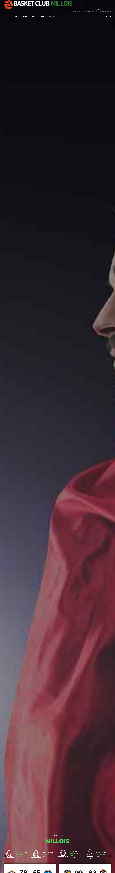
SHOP (42, 16)
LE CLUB (16, 16)
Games (25, 16)
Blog (34, 16)
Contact (52, 16)
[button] (5, 856)
